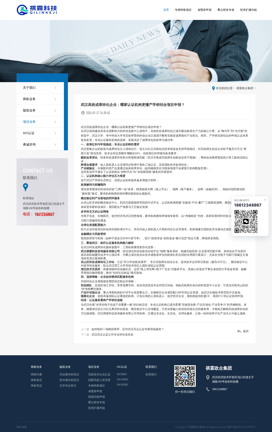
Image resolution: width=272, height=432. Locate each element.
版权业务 (29, 110)
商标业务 (29, 99)
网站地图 (22, 426)
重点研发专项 (96, 402)
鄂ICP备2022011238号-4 (241, 426)
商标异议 (36, 385)
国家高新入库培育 (99, 380)
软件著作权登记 (69, 380)
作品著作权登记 (69, 374)
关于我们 (29, 87)
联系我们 (151, 374)
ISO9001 (122, 374)
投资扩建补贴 (96, 407)
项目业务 (29, 121)
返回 (246, 331)
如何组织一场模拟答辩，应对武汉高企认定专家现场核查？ (128, 329)
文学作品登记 (68, 385)
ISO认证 (28, 133)
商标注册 (36, 374)
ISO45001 (122, 384)
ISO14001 (122, 379)
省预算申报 (95, 391)
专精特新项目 (96, 385)
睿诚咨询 (29, 144)
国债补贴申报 (96, 396)
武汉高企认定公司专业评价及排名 (112, 334)
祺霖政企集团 (244, 88)
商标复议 (36, 380)
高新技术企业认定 (99, 374)
